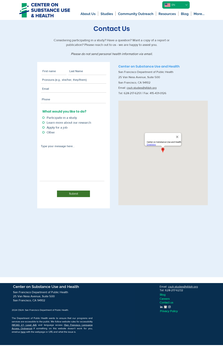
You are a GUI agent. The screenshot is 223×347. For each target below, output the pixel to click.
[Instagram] (169, 306)
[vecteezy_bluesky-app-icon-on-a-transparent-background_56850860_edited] (165, 306)
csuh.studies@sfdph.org (142, 87)
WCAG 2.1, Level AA (24, 325)
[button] (88, 13)
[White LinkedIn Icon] (161, 306)
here (23, 331)
